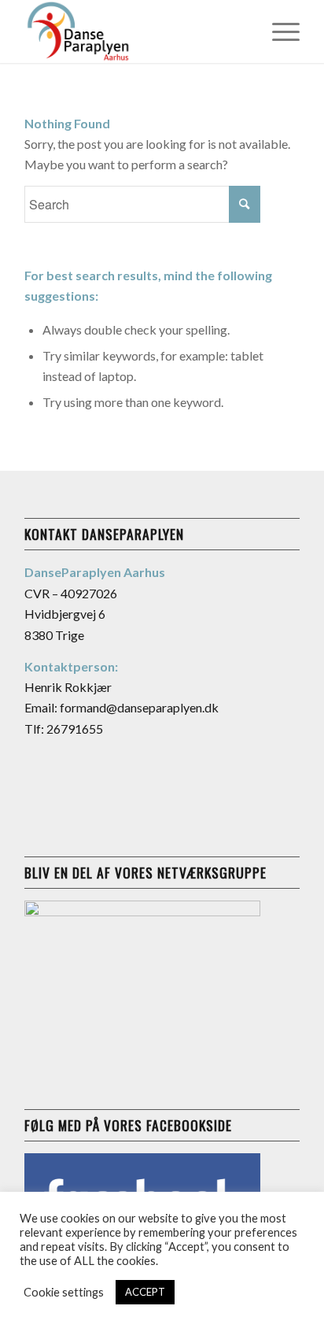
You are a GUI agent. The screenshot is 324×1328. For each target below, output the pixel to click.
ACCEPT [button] (145, 1291)
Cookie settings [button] (64, 1292)
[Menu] (278, 31)
